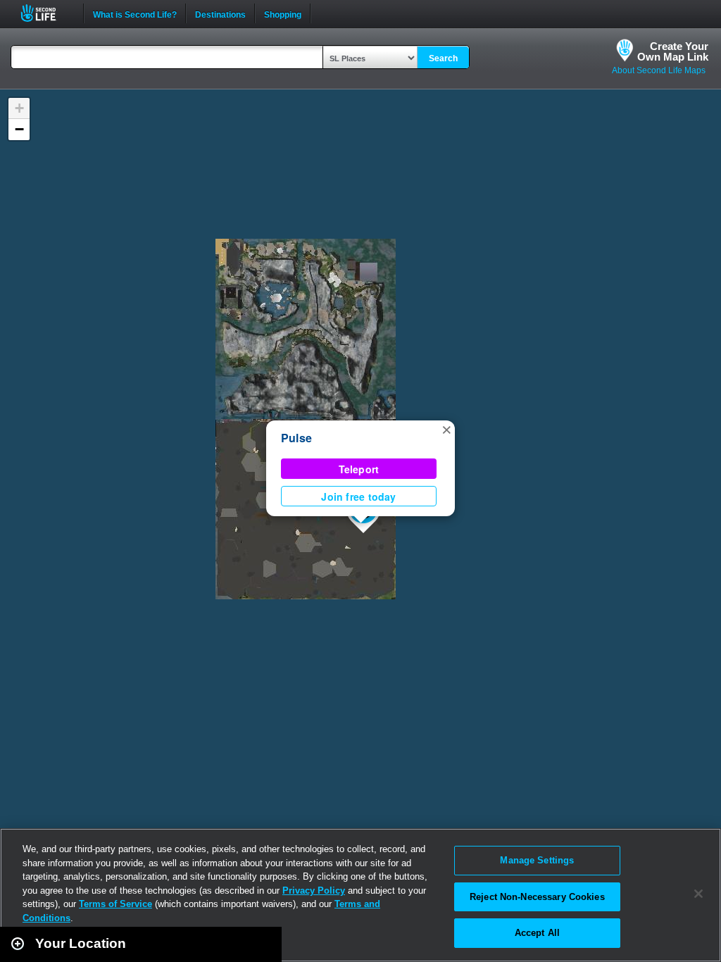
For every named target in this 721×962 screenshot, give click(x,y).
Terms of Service (115, 904)
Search (443, 58)
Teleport (359, 469)
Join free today (358, 496)
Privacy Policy (313, 890)
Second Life (46, 13)
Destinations (220, 13)
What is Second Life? (135, 13)
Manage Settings (537, 860)
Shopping (282, 13)
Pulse (296, 438)
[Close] (698, 893)
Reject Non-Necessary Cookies (537, 897)
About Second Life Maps (659, 70)
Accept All (537, 932)
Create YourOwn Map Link (672, 51)
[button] (446, 428)
